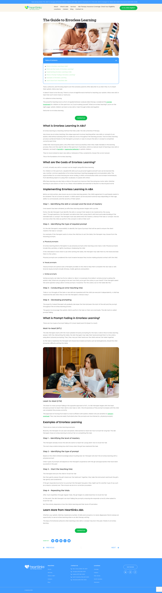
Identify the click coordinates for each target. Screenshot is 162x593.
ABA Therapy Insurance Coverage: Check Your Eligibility (96, 6)
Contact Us (79, 9)
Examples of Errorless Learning (56, 77)
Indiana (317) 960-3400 (73, 2)
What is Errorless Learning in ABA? (57, 66)
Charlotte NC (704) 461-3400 (91, 2)
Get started (130, 567)
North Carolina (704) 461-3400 (81, 577)
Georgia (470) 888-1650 (57, 2)
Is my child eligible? (128, 8)
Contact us (81, 118)
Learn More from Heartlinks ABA (56, 80)
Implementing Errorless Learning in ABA (59, 72)
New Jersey (97, 575)
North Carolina (98, 579)
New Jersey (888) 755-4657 (40, 2)
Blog (71, 9)
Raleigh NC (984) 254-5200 (111, 2)
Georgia (96, 569)
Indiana (96, 572)
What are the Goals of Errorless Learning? (60, 69)
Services (73, 6)
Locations (57, 9)
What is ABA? (51, 575)
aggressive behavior (72, 149)
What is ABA (64, 6)
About (56, 6)
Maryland (96, 582)
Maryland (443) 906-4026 (129, 2)
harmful (60, 149)
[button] (116, 60)
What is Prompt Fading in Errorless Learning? (60, 75)
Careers (65, 9)
